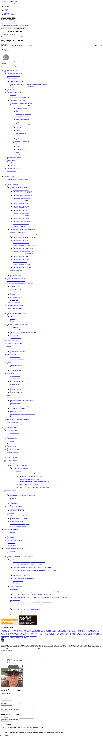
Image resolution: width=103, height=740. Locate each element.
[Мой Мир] (6, 735)
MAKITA (97, 632)
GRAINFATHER (5, 632)
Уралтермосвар (19, 636)
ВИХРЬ (78, 633)
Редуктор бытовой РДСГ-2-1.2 (20, 61)
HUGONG (43, 632)
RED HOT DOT (9, 633)
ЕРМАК (88, 633)
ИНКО (93, 633)
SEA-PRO (26, 633)
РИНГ (73, 634)
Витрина (7, 44)
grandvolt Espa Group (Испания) (18, 632)
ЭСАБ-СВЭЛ (33, 636)
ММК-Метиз (23, 634)
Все (5, 49)
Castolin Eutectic (40, 630)
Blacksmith (22, 630)
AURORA (16, 630)
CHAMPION (48, 630)
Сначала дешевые (20, 45)
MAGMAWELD (90, 632)
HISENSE (32, 632)
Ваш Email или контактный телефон (10, 709)
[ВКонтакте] (1, 735)
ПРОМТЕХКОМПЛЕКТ (50, 634)
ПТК (58, 634)
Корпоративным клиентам (10, 14)
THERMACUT (52, 633)
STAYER (43, 633)
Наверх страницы (59, 732)
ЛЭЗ (13, 634)
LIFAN (75, 632)
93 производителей (24, 25)
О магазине (7, 6)
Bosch (34, 630)
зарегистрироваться (11, 23)
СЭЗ (2, 636)
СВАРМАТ (86, 634)
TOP (58, 633)
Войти (2, 23)
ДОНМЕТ (83, 633)
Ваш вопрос (4, 703)
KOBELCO (65, 632)
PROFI (2, 633)
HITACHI (37, 632)
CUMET (54, 630)
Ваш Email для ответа (6, 700)
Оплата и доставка (8, 7)
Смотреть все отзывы (6, 650)
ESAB (58, 630)
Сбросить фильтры (97, 45)
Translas (61, 633)
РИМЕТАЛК (68, 634)
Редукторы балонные (27, 36)
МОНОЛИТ (30, 634)
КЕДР (2, 634)
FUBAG (73, 630)
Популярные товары (15, 614)
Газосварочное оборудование (13, 36)
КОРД (5, 634)
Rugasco (21, 633)
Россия (80, 634)
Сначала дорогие (29, 45)
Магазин (3, 36)
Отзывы (6, 11)
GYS (27, 632)
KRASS (71, 632)
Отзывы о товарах (5, 614)
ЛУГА (9, 634)
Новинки (23, 614)
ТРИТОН (12, 636)
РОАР (76, 634)
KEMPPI (54, 632)
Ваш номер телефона (6, 730)
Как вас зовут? (4, 698)
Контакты (6, 13)
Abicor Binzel (4, 630)
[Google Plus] (8, 735)
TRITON (66, 633)
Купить (3, 67)
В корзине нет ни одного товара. (13, 2)
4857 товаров (13, 25)
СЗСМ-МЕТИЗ (97, 634)
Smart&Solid (33, 633)
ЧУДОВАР (26, 636)
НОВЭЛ (36, 634)
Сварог (91, 634)
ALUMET (10, 630)
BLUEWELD (28, 630)
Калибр (97, 633)
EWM (62, 630)
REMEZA (15, 633)
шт (16, 66)
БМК (74, 633)
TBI (47, 633)
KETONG (59, 632)
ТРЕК (7, 636)
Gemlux (93, 630)
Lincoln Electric (81, 632)
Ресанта (62, 634)
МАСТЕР (16, 634)
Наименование (11, 45)
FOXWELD (67, 630)
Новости (6, 9)
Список (3, 44)
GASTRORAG (79, 630)
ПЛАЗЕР (40, 634)
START (38, 633)
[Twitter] (3, 735)
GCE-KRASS (7, 50)
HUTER (49, 632)
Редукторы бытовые (39, 36)
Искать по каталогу (19, 28)
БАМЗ (70, 633)
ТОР (4, 636)
